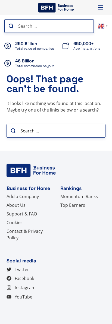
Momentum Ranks (79, 196)
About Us (16, 205)
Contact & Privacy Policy (25, 234)
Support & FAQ (22, 214)
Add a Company (23, 196)
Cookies (15, 222)
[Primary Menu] (100, 7)
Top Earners (72, 205)
